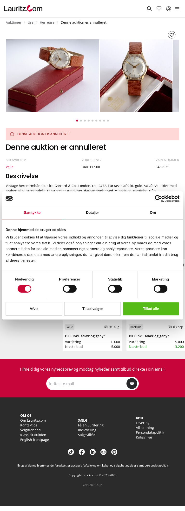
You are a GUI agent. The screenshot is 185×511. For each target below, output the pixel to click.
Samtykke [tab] (32, 212)
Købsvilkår (144, 437)
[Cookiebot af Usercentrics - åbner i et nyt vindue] (158, 198)
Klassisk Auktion (33, 434)
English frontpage (34, 439)
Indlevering (87, 430)
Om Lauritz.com (33, 420)
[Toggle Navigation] (177, 9)
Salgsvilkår (86, 434)
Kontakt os (28, 425)
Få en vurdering (91, 425)
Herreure (47, 22)
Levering (143, 422)
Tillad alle (151, 309)
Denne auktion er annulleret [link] (83, 22)
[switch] (70, 289)
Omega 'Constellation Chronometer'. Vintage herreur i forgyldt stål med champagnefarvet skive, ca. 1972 (92, 322)
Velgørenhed (30, 430)
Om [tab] (153, 212)
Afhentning (145, 427)
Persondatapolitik (150, 432)
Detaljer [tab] (92, 212)
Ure (30, 22)
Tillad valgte (92, 309)
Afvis (34, 309)
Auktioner (13, 22)
